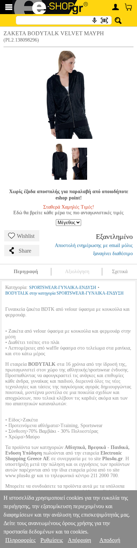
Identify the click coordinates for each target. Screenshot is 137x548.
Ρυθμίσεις (51, 540)
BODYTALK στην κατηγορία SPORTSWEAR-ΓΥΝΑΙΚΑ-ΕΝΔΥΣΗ (64, 293)
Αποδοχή (109, 540)
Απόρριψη (79, 540)
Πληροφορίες (20, 540)
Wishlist (25, 236)
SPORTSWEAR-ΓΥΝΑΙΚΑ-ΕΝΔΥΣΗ (62, 287)
